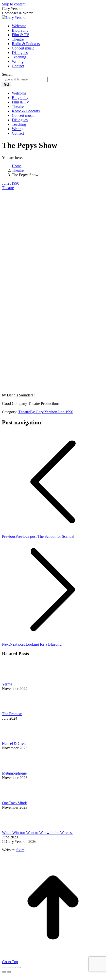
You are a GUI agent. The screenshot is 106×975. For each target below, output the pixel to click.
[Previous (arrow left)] (4, 972)
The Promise (12, 714)
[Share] (9, 967)
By (43, 412)
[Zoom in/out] (19, 967)
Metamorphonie (14, 773)
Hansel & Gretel (14, 743)
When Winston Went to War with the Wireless (37, 832)
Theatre (8, 188)
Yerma (7, 684)
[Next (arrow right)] (9, 972)
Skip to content (13, 4)
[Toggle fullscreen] (14, 967)
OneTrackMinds (14, 803)
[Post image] (15, 680)
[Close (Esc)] (4, 967)
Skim (20, 850)
